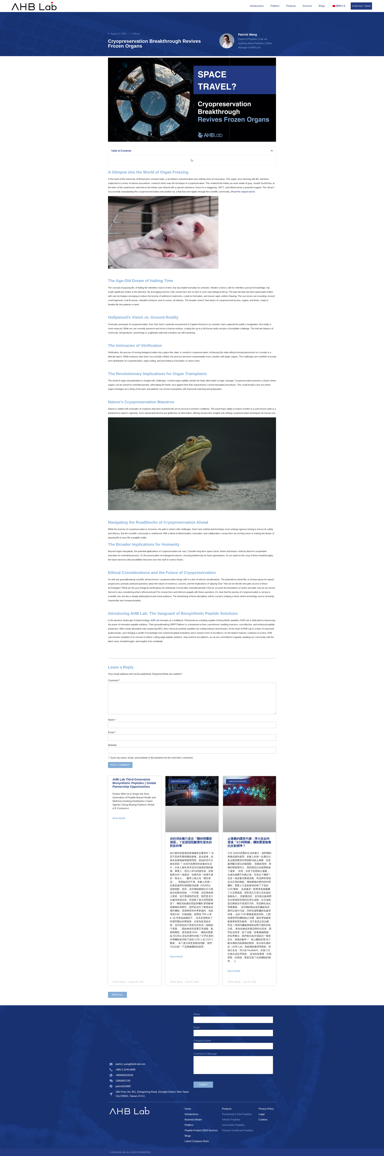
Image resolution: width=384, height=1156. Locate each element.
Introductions (257, 6)
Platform (274, 6)
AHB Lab (154, 620)
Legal (262, 1114)
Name (112, 719)
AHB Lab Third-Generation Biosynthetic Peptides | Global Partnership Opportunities (134, 783)
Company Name (203, 1040)
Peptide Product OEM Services (201, 1130)
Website (112, 745)
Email (112, 732)
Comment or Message (205, 1053)
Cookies (263, 1119)
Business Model (193, 1119)
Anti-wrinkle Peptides (233, 1125)
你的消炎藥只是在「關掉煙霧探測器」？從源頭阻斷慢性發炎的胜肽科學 (191, 842)
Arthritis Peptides (231, 1119)
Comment (114, 680)
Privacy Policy (266, 1109)
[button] (272, 150)
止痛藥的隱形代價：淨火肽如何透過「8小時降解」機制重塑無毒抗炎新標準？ (249, 842)
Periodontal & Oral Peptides (237, 1114)
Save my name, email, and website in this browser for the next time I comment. (152, 757)
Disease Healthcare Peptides (237, 1130)
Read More (118, 818)
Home (188, 1109)
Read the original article (242, 191)
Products (291, 6)
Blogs (322, 6)
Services (307, 6)
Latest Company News (197, 1141)
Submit (203, 1084)
